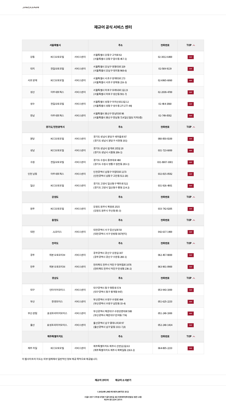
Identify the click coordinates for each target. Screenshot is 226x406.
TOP (189, 45)
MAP (190, 57)
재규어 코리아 (102, 380)
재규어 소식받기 (123, 380)
